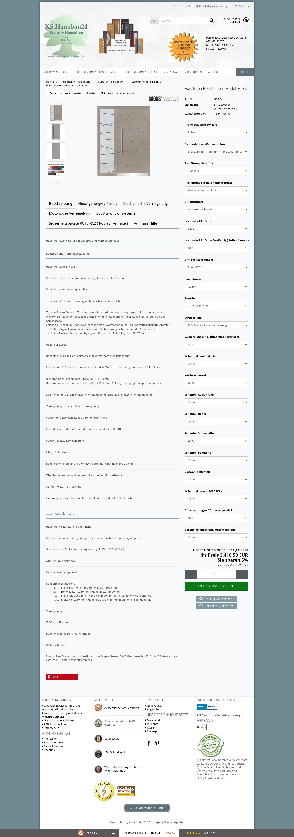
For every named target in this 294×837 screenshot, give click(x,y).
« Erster (52, 93)
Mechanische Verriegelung (145, 203)
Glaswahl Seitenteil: (198, 472)
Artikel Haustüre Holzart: (201, 124)
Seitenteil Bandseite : (199, 452)
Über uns (245, 72)
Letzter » (92, 93)
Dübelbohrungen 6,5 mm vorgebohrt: (209, 510)
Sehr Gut (153, 833)
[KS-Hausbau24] (93, 36)
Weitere (213, 72)
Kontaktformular (53, 742)
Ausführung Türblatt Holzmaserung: (208, 182)
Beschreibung (60, 203)
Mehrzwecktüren (55, 72)
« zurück (65, 93)
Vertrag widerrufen (147, 808)
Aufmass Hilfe (145, 223)
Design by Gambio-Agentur (168, 822)
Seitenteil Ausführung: (199, 394)
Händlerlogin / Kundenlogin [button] (213, 6)
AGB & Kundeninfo (54, 724)
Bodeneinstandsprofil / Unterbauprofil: (210, 529)
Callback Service (53, 746)
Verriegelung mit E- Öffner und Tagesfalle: (212, 337)
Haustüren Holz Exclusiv (140, 72)
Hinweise (170, 833)
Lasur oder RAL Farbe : (199, 221)
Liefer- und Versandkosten (59, 720)
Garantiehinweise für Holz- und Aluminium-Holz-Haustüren (61, 707)
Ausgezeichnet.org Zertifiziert (121, 708)
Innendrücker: (194, 279)
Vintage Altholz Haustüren (183, 72)
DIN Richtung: (194, 202)
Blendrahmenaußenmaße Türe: (206, 144)
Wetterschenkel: (196, 375)
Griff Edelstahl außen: (199, 259)
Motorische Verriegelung (69, 213)
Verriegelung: (193, 317)
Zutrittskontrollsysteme (115, 213)
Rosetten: (191, 298)
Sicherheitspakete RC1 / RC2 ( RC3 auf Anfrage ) (88, 223)
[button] (181, 6)
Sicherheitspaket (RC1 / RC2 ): (203, 491)
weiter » (78, 93)
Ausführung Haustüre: (199, 163)
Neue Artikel (154, 705)
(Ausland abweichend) (225, 108)
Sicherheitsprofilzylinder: (201, 356)
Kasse (150, 727)
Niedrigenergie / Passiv (97, 203)
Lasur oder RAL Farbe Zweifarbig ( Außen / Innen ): (216, 240)
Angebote (152, 709)
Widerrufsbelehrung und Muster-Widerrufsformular (62, 715)
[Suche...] (211, 20)
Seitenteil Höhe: (195, 414)
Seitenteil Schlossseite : (200, 433)
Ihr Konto (152, 724)
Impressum (50, 738)
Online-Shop (117, 822)
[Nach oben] (283, 788)
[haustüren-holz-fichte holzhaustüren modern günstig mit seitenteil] (123, 141)
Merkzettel (244, 6)
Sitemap (151, 731)
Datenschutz (51, 728)
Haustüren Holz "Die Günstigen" (95, 72)
